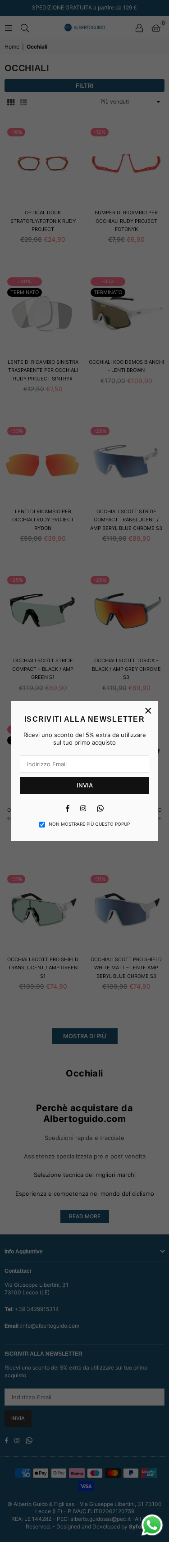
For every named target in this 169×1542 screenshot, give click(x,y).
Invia (85, 785)
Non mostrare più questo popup (89, 824)
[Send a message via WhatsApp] (152, 1525)
